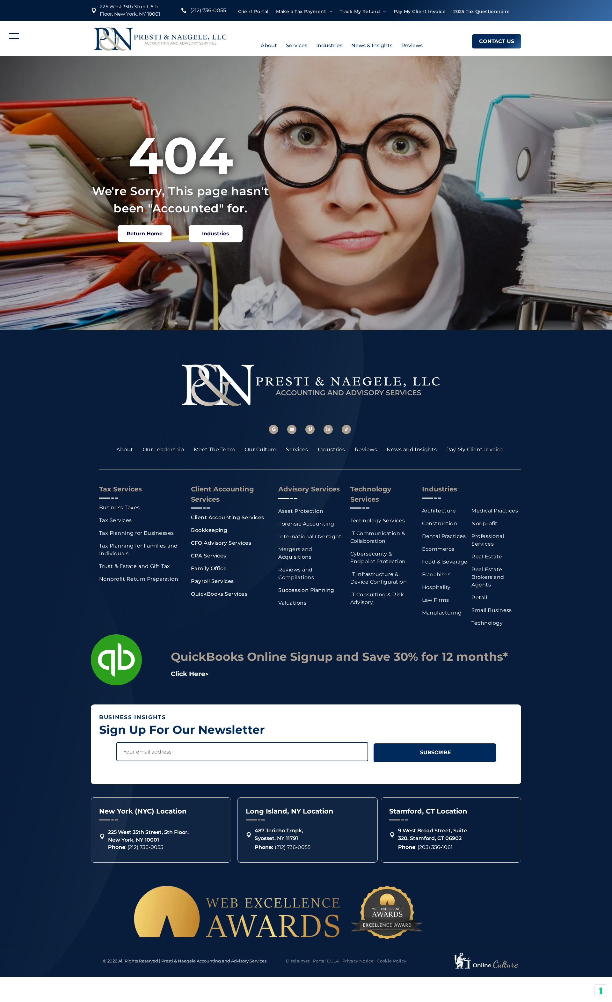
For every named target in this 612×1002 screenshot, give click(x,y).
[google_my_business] (273, 430)
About (269, 45)
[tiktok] (346, 430)
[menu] (14, 36)
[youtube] (291, 430)
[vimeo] (310, 430)
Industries (329, 45)
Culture (505, 964)
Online (482, 965)
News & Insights (371, 45)
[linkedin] (328, 430)
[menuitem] (253, 11)
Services (296, 45)
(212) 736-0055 (208, 10)
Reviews (412, 45)
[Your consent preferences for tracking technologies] (601, 991)
